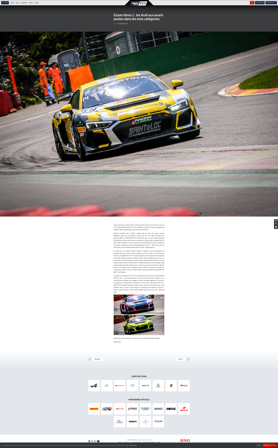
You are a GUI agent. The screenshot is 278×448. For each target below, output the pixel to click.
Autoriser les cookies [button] (270, 445)
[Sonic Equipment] (171, 409)
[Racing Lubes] (132, 409)
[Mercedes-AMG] (158, 385)
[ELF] (107, 409)
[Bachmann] (145, 409)
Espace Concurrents (136, 442)
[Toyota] (184, 385)
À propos (120, 442)
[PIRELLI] (94, 409)
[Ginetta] (145, 385)
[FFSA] (158, 421)
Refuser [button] (258, 445)
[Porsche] (171, 385)
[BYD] (119, 409)
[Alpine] (94, 385)
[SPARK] (184, 409)
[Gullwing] (119, 421)
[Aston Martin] (107, 385)
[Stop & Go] (145, 421)
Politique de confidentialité (149, 442)
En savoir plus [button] (133, 445)
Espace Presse (127, 442)
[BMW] (132, 385)
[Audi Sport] (119, 385)
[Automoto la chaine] (132, 421)
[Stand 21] (158, 409)
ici (120, 342)
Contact (158, 442)
